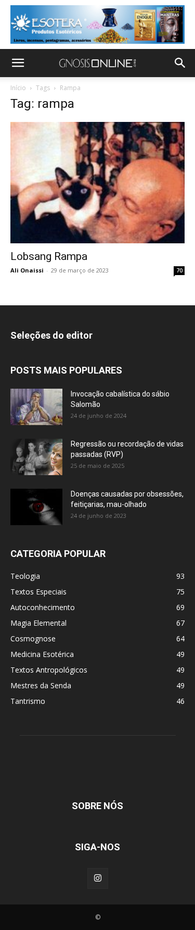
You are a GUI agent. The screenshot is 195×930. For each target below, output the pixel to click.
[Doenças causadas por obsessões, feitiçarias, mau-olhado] (36, 507)
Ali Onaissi (27, 270)
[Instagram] (97, 878)
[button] (17, 63)
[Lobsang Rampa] (97, 182)
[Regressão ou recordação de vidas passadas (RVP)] (36, 457)
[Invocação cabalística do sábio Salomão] (36, 407)
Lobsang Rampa (48, 256)
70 (179, 270)
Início (18, 87)
